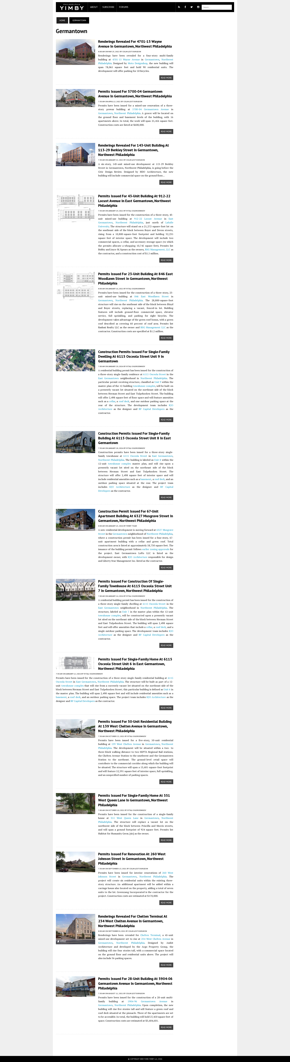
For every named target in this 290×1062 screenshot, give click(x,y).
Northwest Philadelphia (127, 113)
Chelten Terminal (150, 935)
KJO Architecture (119, 487)
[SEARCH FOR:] (217, 6)
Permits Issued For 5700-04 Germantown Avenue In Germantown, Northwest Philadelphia (135, 93)
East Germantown (108, 378)
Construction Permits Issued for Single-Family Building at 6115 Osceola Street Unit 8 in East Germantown (134, 438)
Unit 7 (125, 611)
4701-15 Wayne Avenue (126, 59)
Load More (114, 1042)
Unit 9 (158, 382)
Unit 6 (167, 689)
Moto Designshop (137, 63)
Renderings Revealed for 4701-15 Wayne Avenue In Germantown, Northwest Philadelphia (135, 43)
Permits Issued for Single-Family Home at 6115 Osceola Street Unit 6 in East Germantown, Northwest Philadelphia (135, 664)
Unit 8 (157, 460)
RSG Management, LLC (157, 249)
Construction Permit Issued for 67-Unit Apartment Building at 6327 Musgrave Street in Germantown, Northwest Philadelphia (135, 516)
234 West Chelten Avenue (155, 939)
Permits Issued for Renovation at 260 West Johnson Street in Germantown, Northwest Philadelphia (132, 859)
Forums (123, 6)
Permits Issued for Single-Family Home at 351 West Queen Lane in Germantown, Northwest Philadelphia (134, 800)
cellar (112, 401)
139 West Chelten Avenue (126, 744)
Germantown (152, 59)
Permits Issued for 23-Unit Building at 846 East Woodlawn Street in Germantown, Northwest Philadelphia (135, 278)
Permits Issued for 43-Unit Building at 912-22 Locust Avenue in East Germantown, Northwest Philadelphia (134, 201)
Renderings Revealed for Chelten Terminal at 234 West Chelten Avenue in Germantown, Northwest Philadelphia (132, 921)
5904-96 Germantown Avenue (147, 1001)
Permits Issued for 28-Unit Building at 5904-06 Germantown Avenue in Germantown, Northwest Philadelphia (135, 983)
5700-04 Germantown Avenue (150, 109)
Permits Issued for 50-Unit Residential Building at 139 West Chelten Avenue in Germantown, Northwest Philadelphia (135, 726)
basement (145, 479)
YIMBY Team (131, 526)
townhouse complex (144, 386)
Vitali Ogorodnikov (135, 211)
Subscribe (108, 6)
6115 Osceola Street (154, 374)
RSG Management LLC (153, 327)
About (94, 6)
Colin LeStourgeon (131, 51)
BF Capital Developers (151, 409)
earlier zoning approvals (155, 549)
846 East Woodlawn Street (151, 296)
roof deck (124, 401)
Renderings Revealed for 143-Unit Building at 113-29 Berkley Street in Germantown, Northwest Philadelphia (133, 150)
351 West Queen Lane (125, 818)
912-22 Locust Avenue (148, 218)
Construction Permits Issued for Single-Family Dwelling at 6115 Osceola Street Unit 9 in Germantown (133, 356)
